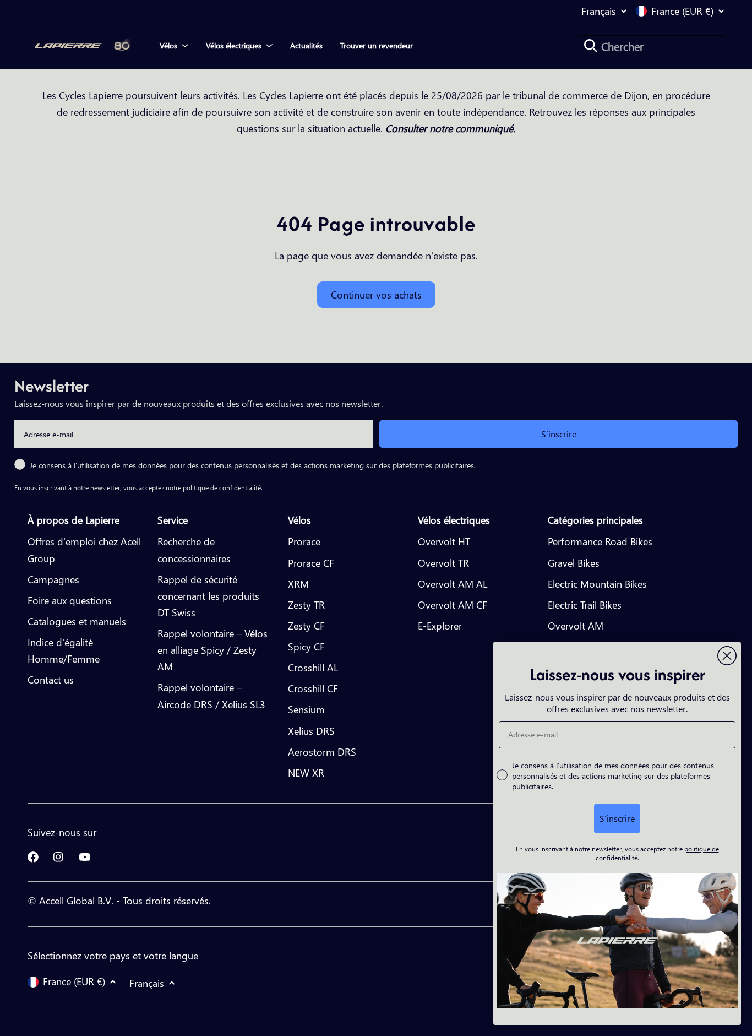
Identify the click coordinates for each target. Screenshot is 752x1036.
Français (598, 11)
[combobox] (651, 45)
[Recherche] (590, 45)
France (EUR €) (682, 11)
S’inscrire (558, 434)
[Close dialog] (727, 655)
